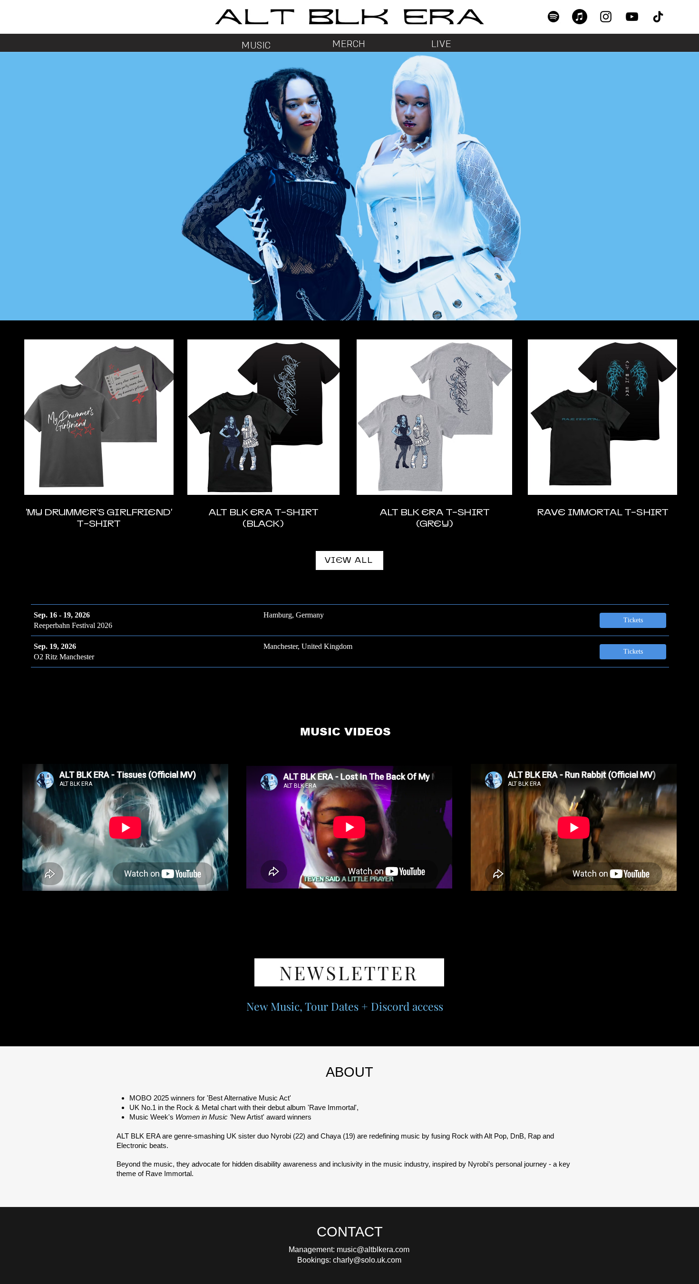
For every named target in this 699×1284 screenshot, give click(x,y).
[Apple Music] (579, 16)
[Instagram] (605, 16)
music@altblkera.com (373, 1249)
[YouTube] (632, 16)
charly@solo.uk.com (367, 1260)
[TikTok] (658, 16)
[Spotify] (553, 16)
